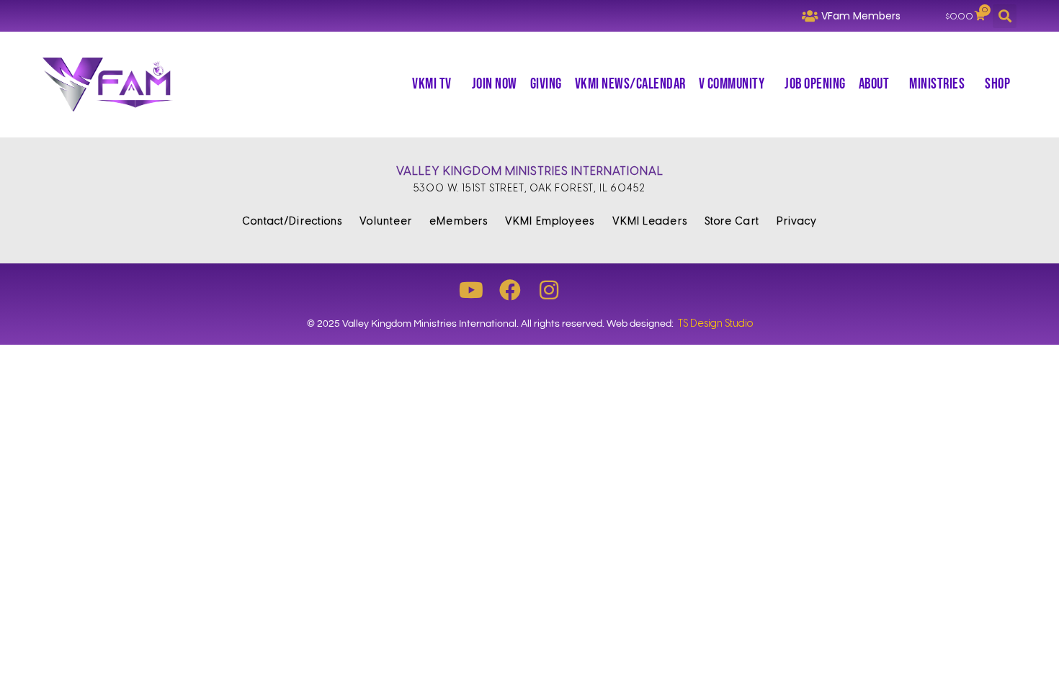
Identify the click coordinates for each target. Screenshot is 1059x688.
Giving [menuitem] (546, 84)
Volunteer (385, 221)
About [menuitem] (874, 84)
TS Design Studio (715, 323)
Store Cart (732, 221)
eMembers (458, 221)
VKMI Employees (549, 221)
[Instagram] (549, 290)
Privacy (797, 221)
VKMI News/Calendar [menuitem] (630, 84)
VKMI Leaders (649, 221)
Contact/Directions (292, 221)
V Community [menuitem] (732, 84)
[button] (1004, 16)
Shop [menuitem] (997, 84)
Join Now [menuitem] (494, 84)
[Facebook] (510, 290)
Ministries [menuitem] (937, 84)
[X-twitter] (587, 290)
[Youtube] (471, 290)
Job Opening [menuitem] (815, 84)
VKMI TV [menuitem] (432, 84)
